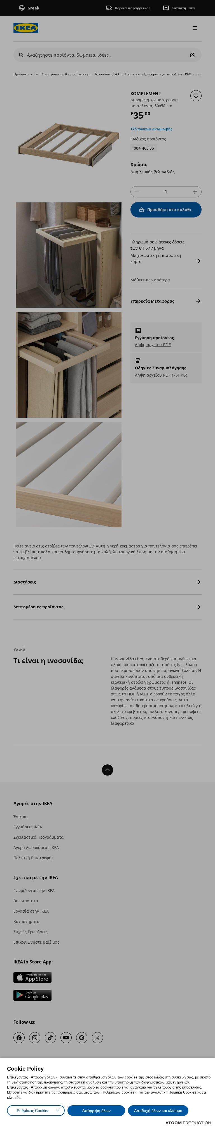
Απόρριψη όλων (96, 1110)
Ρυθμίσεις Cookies (33, 1110)
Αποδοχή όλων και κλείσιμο (158, 1110)
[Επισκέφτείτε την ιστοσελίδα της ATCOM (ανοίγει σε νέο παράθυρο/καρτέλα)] (188, 1123)
